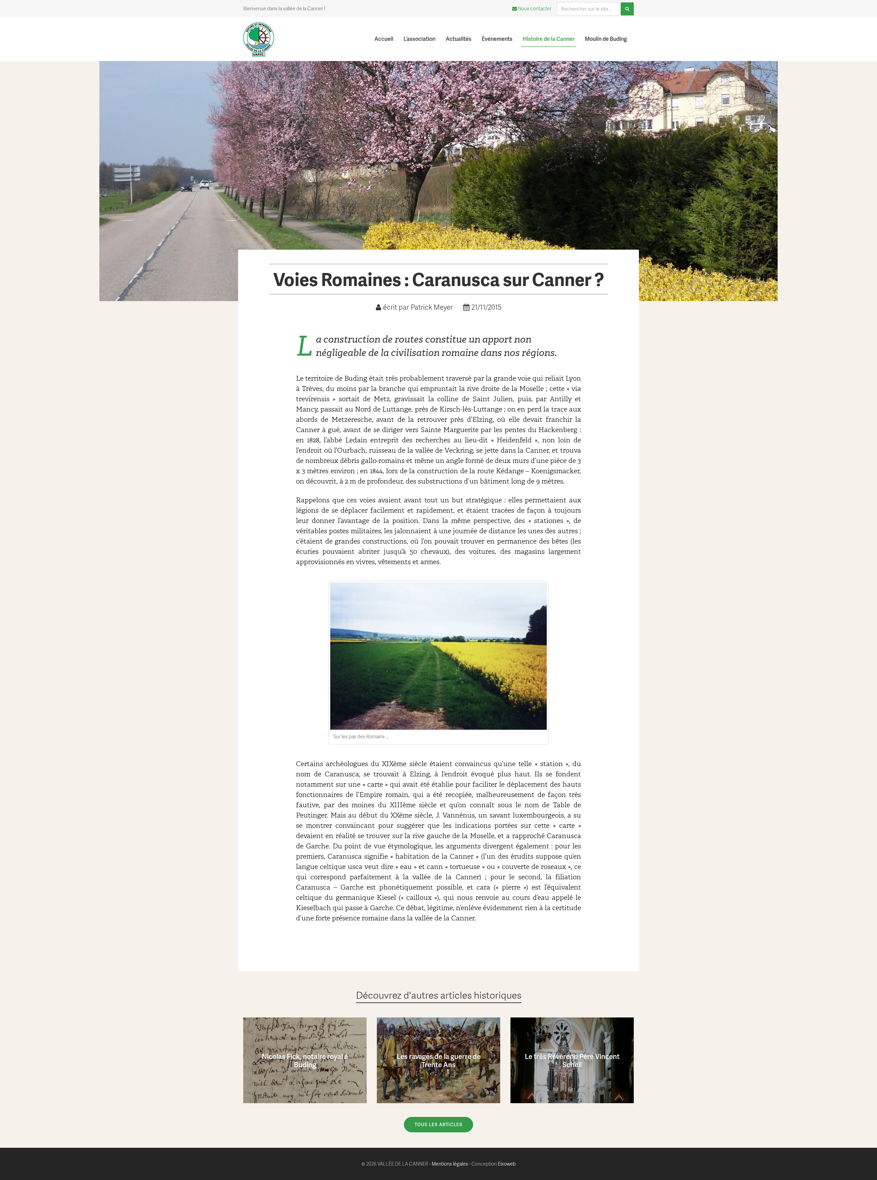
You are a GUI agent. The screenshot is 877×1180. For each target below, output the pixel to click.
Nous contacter (534, 8)
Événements (497, 39)
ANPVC (271, 31)
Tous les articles (438, 1124)
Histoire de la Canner (549, 39)
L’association (419, 39)
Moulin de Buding (606, 39)
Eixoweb (507, 1163)
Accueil (383, 39)
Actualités (458, 39)
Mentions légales (450, 1163)
